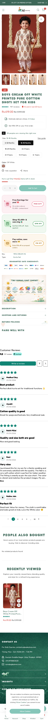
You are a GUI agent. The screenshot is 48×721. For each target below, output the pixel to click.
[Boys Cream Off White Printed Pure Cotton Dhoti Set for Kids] (12, 595)
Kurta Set (17, 257)
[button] (5, 107)
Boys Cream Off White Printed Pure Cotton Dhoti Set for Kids (12, 612)
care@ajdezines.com (13, 664)
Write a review (18, 363)
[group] (24, 43)
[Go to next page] (39, 519)
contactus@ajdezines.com (26, 647)
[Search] (38, 10)
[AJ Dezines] (24, 10)
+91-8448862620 (11, 661)
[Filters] (39, 363)
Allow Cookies (25, 711)
